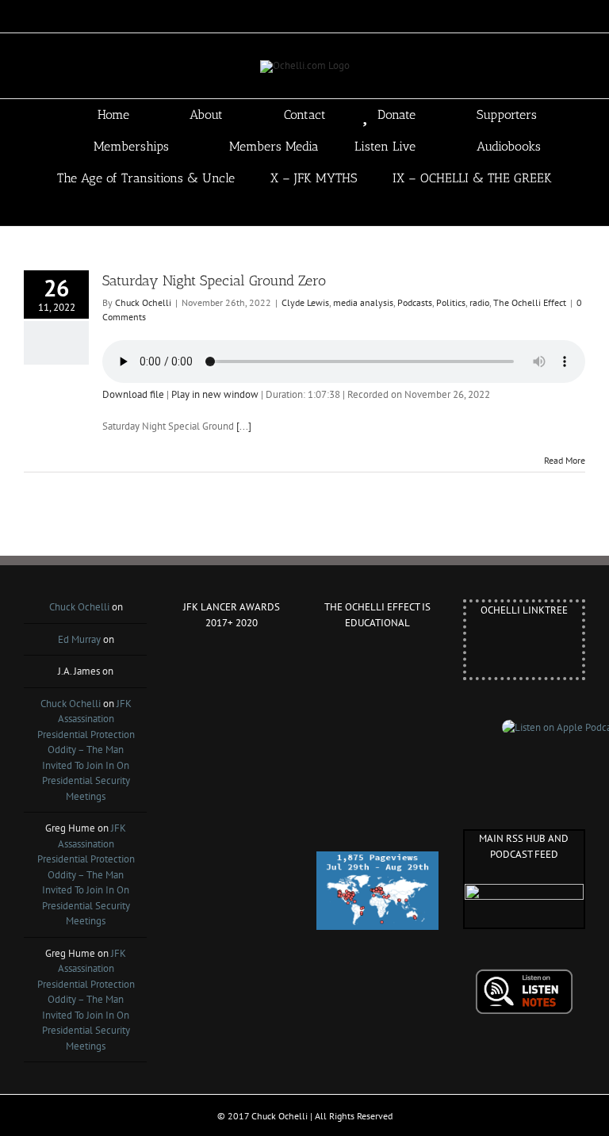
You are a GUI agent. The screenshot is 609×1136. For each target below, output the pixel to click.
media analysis (363, 302)
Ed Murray (79, 639)
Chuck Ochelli (143, 302)
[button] (327, 210)
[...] (243, 426)
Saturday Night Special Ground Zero (214, 280)
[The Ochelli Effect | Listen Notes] (524, 976)
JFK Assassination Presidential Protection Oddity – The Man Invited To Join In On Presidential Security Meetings (86, 750)
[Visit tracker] (377, 859)
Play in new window (215, 394)
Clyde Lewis (305, 302)
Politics (450, 302)
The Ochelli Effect (529, 302)
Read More (564, 460)
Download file (133, 394)
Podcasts (414, 302)
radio (479, 302)
